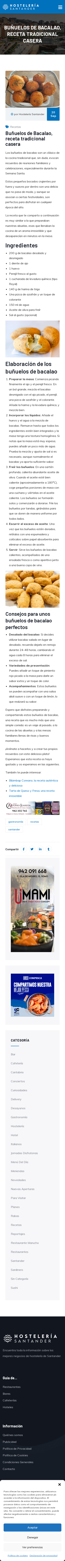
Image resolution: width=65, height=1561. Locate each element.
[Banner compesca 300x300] (32, 995)
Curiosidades (19, 1090)
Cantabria (17, 1072)
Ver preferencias (32, 1547)
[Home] (30, 1338)
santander (14, 829)
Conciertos (18, 1081)
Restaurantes (19, 1252)
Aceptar (32, 1527)
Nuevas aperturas (22, 1189)
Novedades (18, 1180)
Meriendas (17, 1171)
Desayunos (18, 1108)
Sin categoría (19, 1279)
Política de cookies (18, 1555)
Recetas (15, 127)
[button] (59, 1484)
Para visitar (18, 1198)
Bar (13, 1054)
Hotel (14, 1135)
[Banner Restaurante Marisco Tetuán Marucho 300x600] (32, 908)
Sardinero (17, 1270)
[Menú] (60, 8)
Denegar (32, 1537)
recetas (34, 821)
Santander (17, 1261)
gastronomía (15, 821)
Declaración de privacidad (43, 1555)
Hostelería (17, 1126)
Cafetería (17, 1063)
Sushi (14, 1287)
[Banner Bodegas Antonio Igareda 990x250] (32, 808)
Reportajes (18, 1234)
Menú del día (19, 1162)
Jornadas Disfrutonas (24, 1153)
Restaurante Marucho (25, 1243)
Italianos (16, 1144)
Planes (15, 1207)
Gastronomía (19, 1117)
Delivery (16, 1099)
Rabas (15, 1216)
